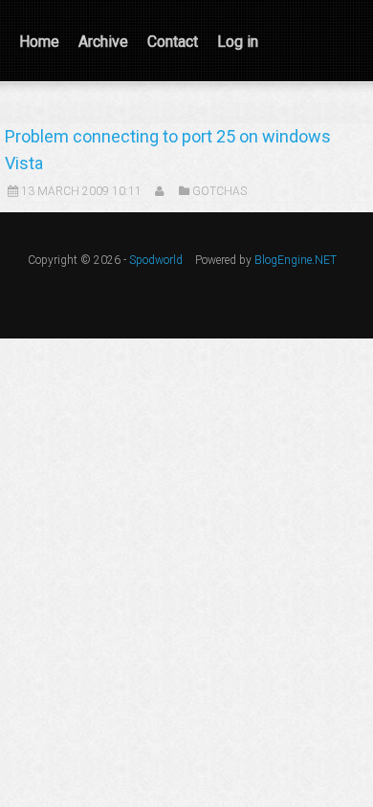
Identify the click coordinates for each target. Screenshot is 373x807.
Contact (172, 42)
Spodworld (156, 260)
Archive (103, 42)
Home (39, 42)
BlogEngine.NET (295, 260)
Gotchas (219, 191)
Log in (237, 42)
